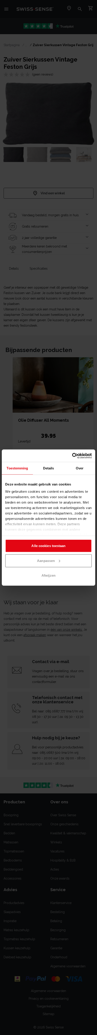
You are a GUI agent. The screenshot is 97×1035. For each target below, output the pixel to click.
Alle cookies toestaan (48, 546)
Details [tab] (48, 468)
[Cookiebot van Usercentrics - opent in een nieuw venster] (72, 456)
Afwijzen (48, 575)
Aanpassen (46, 560)
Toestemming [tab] (17, 468)
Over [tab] (79, 468)
